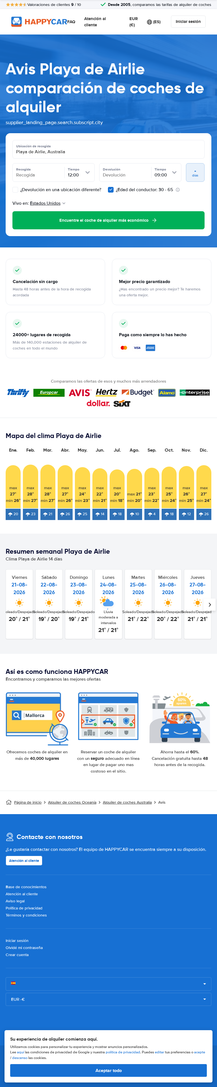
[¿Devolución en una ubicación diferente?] (15, 190)
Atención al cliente (95, 22)
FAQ (71, 22)
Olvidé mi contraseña (24, 947)
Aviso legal (15, 901)
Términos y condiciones (26, 915)
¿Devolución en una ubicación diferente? (60, 190)
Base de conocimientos (26, 887)
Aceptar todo (109, 1070)
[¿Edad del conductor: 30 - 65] (111, 190)
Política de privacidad (24, 908)
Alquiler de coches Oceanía (72, 802)
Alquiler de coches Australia (127, 802)
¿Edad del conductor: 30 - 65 (144, 190)
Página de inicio (28, 802)
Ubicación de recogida (33, 146)
